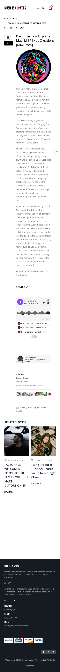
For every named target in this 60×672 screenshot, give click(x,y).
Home (6, 18)
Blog (15, 18)
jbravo (21, 374)
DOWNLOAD (22, 287)
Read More (8, 491)
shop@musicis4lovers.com (16, 625)
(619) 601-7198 (10, 617)
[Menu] (38, 8)
